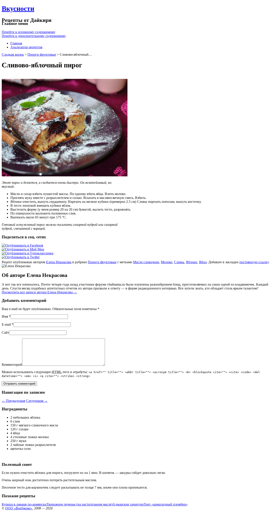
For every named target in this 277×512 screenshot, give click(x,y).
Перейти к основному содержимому (28, 32)
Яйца (203, 262)
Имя (5, 316)
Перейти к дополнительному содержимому (34, 36)
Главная (16, 43)
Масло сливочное (146, 262)
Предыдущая (13, 401)
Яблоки (191, 262)
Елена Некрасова (58, 262)
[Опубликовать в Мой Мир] (23, 249)
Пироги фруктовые (41, 54)
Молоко (166, 262)
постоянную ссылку (254, 262)
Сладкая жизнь (13, 54)
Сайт (5, 332)
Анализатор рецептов (26, 47)
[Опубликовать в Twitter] (21, 257)
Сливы (179, 262)
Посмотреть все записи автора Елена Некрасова (39, 292)
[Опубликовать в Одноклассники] (27, 253)
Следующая (37, 401)
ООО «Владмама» (18, 508)
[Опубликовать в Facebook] (22, 245)
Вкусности (18, 8)
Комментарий (12, 364)
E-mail (6, 324)
